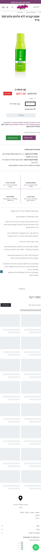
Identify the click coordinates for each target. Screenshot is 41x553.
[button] (20, 289)
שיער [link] (39, 12)
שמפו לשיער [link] (20, 12)
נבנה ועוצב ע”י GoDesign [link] (31, 537)
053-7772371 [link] (30, 515)
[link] (1, 271)
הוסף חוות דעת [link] (5, 305)
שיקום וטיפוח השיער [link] (31, 12)
